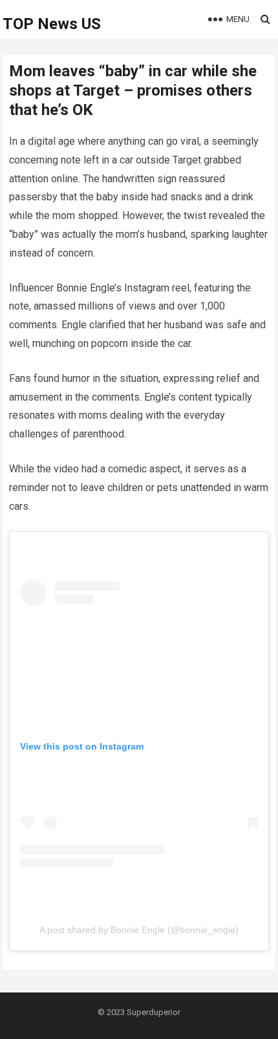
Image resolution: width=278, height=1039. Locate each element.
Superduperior (153, 1012)
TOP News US (52, 24)
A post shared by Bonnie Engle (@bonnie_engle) (139, 930)
